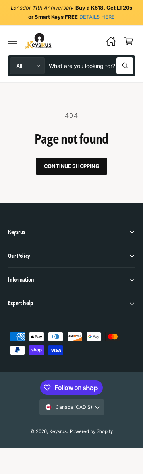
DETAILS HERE (97, 17)
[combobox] (91, 65)
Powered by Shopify (91, 431)
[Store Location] (111, 41)
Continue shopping (71, 166)
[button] (12, 41)
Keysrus (58, 431)
